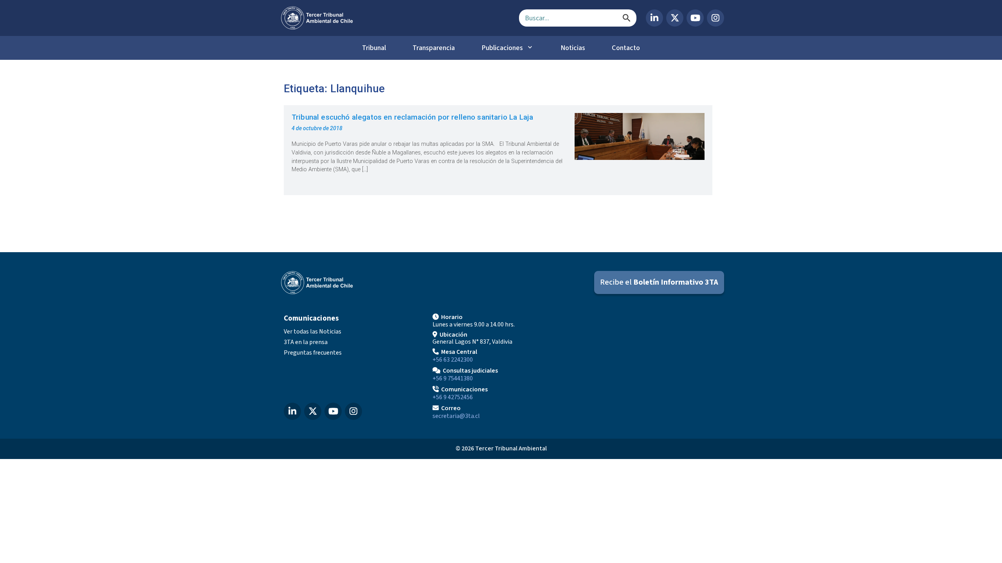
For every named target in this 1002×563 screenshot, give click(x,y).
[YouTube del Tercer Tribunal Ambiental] (695, 18)
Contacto (626, 48)
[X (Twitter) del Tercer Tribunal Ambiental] (674, 18)
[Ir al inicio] (394, 18)
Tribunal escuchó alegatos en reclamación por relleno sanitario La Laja (412, 117)
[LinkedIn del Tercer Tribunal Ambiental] (654, 18)
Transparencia (434, 48)
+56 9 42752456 (453, 397)
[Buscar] (627, 18)
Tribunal (374, 48)
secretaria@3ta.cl (456, 416)
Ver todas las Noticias (312, 331)
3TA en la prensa (306, 342)
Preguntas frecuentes (313, 352)
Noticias (572, 48)
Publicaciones (502, 48)
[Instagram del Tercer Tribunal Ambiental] (715, 18)
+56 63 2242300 (453, 359)
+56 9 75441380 (453, 378)
